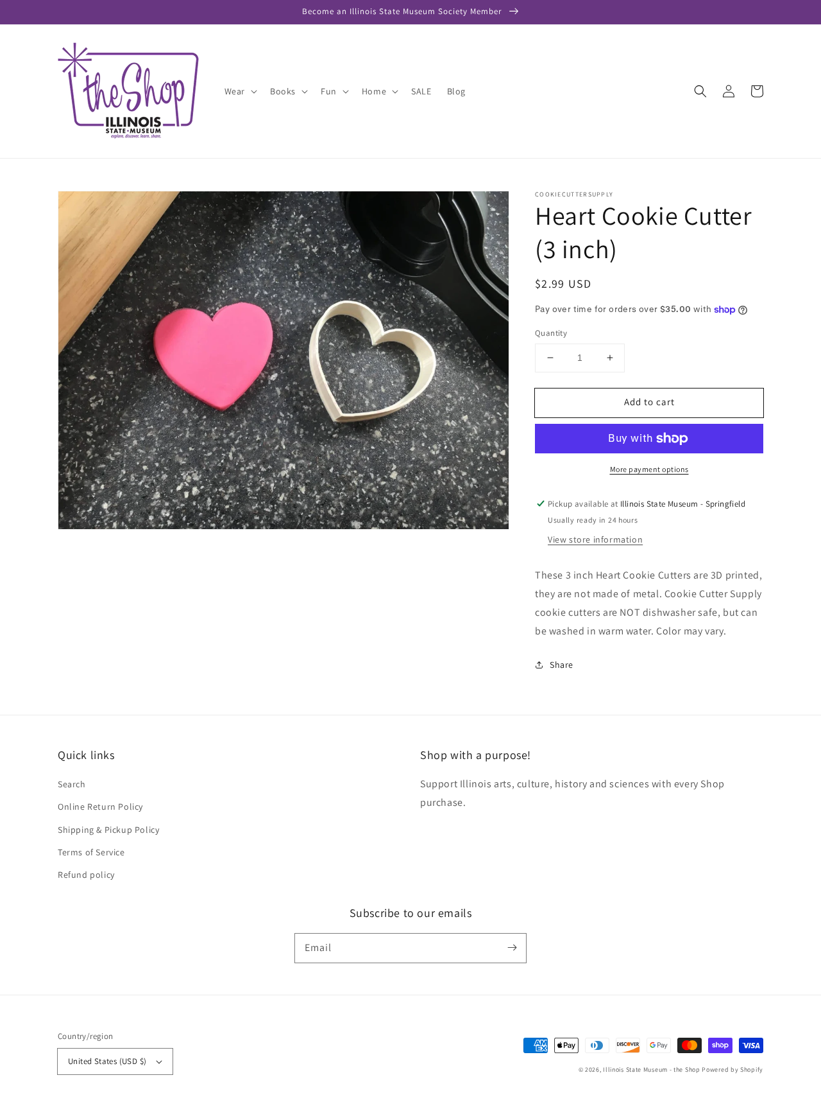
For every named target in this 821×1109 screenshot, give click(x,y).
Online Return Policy (100, 806)
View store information (595, 539)
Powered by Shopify (732, 1069)
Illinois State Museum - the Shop (651, 1069)
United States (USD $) (107, 1061)
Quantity (551, 332)
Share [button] (561, 664)
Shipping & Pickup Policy (108, 829)
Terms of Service (91, 852)
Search (72, 784)
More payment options (649, 469)
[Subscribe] (512, 948)
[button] (700, 91)
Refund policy (86, 874)
